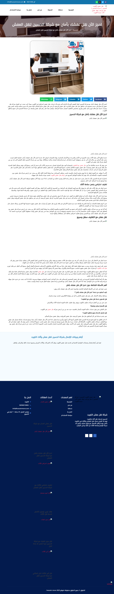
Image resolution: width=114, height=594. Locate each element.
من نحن (39, 10)
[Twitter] (102, 2)
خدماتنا (60, 10)
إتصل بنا (29, 10)
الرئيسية (71, 10)
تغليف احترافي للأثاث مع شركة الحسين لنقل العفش (42, 486)
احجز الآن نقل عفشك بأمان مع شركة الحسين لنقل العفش (43, 456)
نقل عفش (41, 271)
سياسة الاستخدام (15, 10)
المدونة (50, 10)
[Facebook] (94, 435)
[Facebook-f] (105, 2)
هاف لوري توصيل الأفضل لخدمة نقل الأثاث (43, 513)
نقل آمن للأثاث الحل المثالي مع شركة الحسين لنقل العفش (42, 576)
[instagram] (86, 435)
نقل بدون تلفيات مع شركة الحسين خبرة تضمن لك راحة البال (42, 544)
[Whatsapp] (97, 2)
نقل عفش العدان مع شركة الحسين (42, 425)
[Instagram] (100, 2)
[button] (100, 99)
